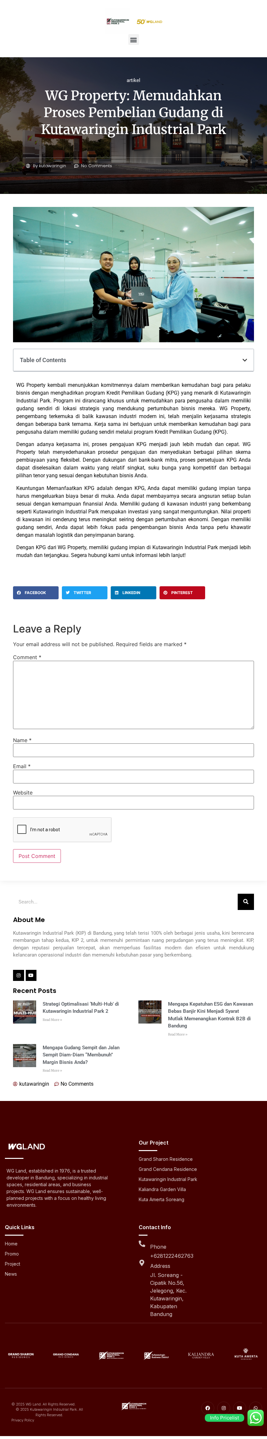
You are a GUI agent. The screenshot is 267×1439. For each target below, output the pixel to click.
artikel (133, 80)
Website (23, 792)
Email (22, 766)
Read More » (52, 1020)
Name (22, 740)
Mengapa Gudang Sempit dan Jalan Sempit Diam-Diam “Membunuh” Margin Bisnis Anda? (81, 1055)
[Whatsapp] (255, 1408)
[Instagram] (18, 975)
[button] (133, 39)
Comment (27, 657)
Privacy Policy (22, 1420)
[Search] (246, 902)
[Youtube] (31, 975)
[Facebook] (207, 1408)
